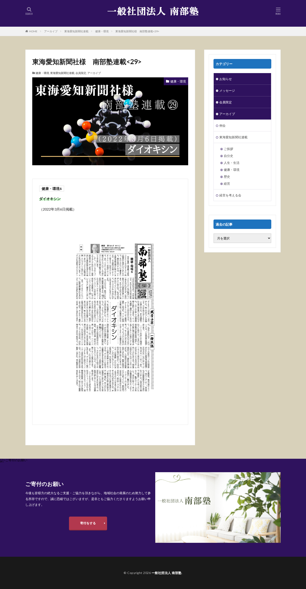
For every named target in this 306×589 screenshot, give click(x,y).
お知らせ (225, 79)
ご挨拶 (228, 149)
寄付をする (88, 523)
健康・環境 (102, 31)
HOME (33, 31)
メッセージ (227, 90)
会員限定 (80, 73)
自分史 (228, 156)
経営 (227, 183)
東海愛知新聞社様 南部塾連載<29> (137, 31)
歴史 (227, 176)
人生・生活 (231, 163)
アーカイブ (51, 31)
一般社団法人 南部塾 (167, 573)
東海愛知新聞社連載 (76, 31)
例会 (222, 125)
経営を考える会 (230, 195)
